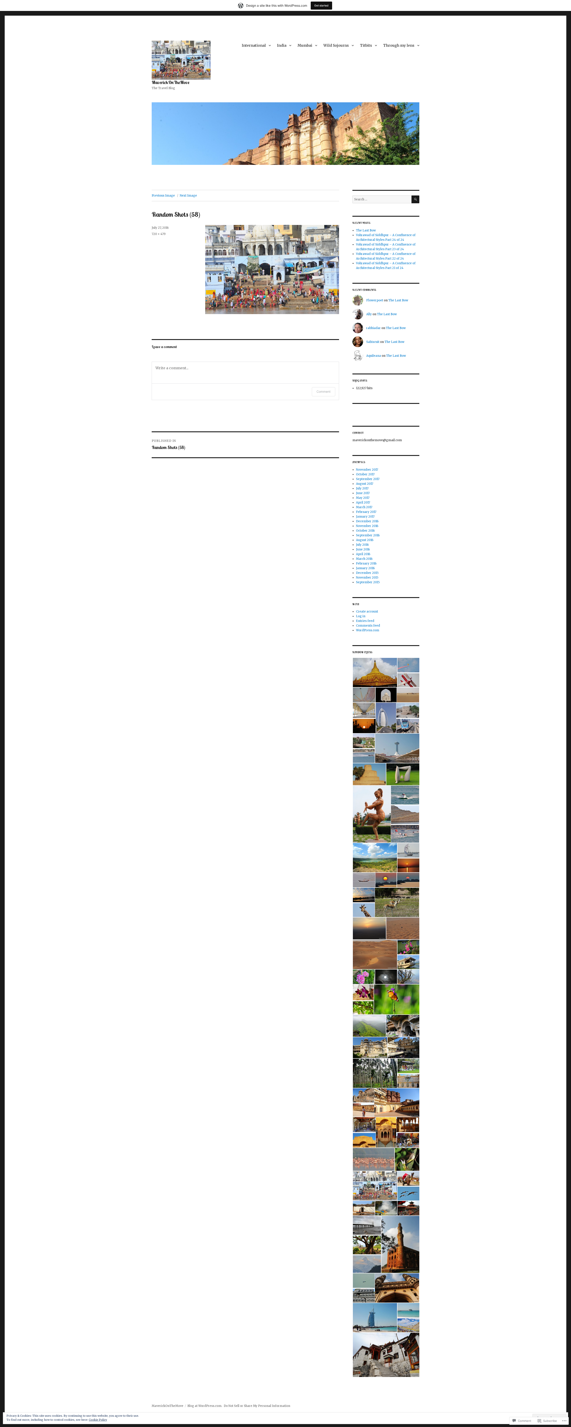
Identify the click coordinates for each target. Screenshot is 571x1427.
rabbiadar (373, 328)
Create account (367, 611)
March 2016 (364, 559)
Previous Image (163, 195)
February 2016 (366, 563)
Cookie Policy (98, 1419)
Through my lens (398, 45)
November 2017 (367, 470)
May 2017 (362, 498)
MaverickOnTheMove (170, 82)
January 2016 (365, 568)
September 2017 (367, 479)
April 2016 (363, 554)
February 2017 (366, 512)
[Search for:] (382, 199)
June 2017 (363, 493)
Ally (369, 314)
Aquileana (373, 356)
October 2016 (365, 531)
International (254, 45)
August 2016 (364, 540)
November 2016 (367, 526)
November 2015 (367, 577)
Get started (321, 5)
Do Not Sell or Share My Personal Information (257, 1406)
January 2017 (365, 516)
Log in (360, 616)
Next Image (188, 195)
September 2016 (368, 535)
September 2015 (368, 582)
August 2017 (364, 484)
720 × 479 (159, 234)
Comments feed (368, 625)
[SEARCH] (415, 199)
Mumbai (305, 45)
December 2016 (367, 521)
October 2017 (365, 474)
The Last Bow (366, 230)
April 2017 (363, 502)
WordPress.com (367, 630)
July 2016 (362, 545)
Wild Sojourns (336, 45)
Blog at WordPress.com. (204, 1406)
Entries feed (365, 621)
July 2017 (362, 488)
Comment (324, 391)
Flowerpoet (374, 300)
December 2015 (367, 573)
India (281, 45)
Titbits (366, 45)
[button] (374, 672)
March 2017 (364, 507)
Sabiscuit (372, 342)
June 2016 (363, 549)
